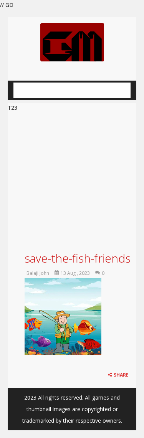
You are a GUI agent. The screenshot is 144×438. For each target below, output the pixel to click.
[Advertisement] (72, 180)
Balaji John (37, 273)
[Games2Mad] (72, 41)
